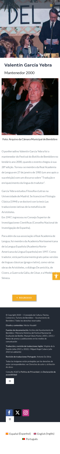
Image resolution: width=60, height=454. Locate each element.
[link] (56, 276)
